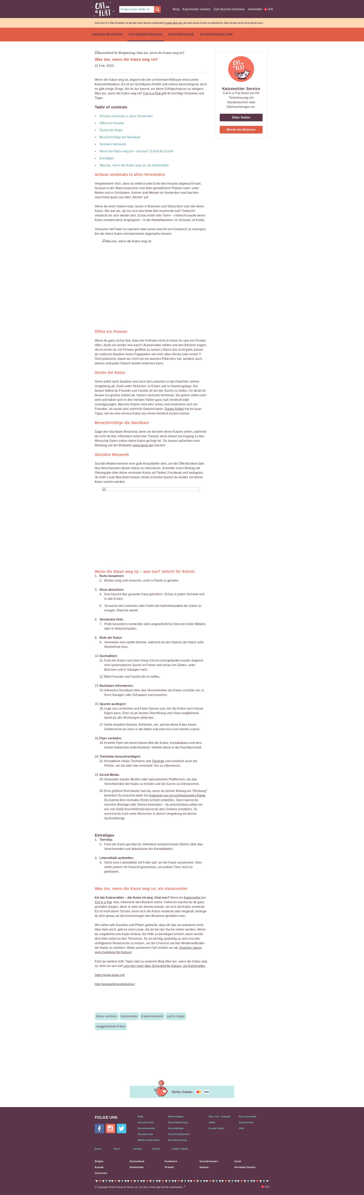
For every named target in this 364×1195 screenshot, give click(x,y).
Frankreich (171, 1161)
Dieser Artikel (174, 408)
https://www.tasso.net (110, 975)
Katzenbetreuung (145, 34)
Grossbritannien (208, 1161)
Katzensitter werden (196, 9)
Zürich (156, 1149)
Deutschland (137, 1161)
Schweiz (169, 1167)
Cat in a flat (102, 9)
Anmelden (255, 9)
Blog (176, 9)
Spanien (204, 1167)
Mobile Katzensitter (149, 1140)
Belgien (99, 1161)
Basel (98, 1149)
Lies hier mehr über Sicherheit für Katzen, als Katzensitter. (165, 966)
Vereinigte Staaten (244, 1167)
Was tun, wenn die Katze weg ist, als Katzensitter (134, 165)
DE (270, 9)
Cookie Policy (216, 1128)
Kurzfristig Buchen (179, 1134)
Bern (117, 1149)
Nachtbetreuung (177, 1140)
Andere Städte (180, 1149)
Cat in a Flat (152, 93)
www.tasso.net (143, 445)
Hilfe (241, 1128)
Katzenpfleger (176, 1128)
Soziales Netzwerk (113, 144)
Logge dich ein (173, 23)
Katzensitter (193, 897)
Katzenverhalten (216, 34)
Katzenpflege (181, 34)
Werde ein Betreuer (241, 129)
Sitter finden (241, 117)
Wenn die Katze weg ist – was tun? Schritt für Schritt (136, 151)
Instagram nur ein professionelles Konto (177, 795)
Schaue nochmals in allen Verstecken (126, 116)
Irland (237, 1161)
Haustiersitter (146, 1122)
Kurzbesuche (145, 1134)
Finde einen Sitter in (135, 9)
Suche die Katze (111, 130)
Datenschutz (246, 1122)
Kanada (99, 1167)
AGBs (212, 1122)
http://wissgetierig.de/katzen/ (115, 984)
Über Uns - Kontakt (220, 1116)
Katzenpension (146, 1128)
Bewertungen (175, 1116)
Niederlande (137, 1167)
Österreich (101, 1173)
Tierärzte (158, 761)
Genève (137, 1149)
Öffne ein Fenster (112, 123)
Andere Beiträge (107, 34)
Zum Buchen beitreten (229, 9)
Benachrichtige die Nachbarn (120, 137)
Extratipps (107, 158)
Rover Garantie (248, 1116)
